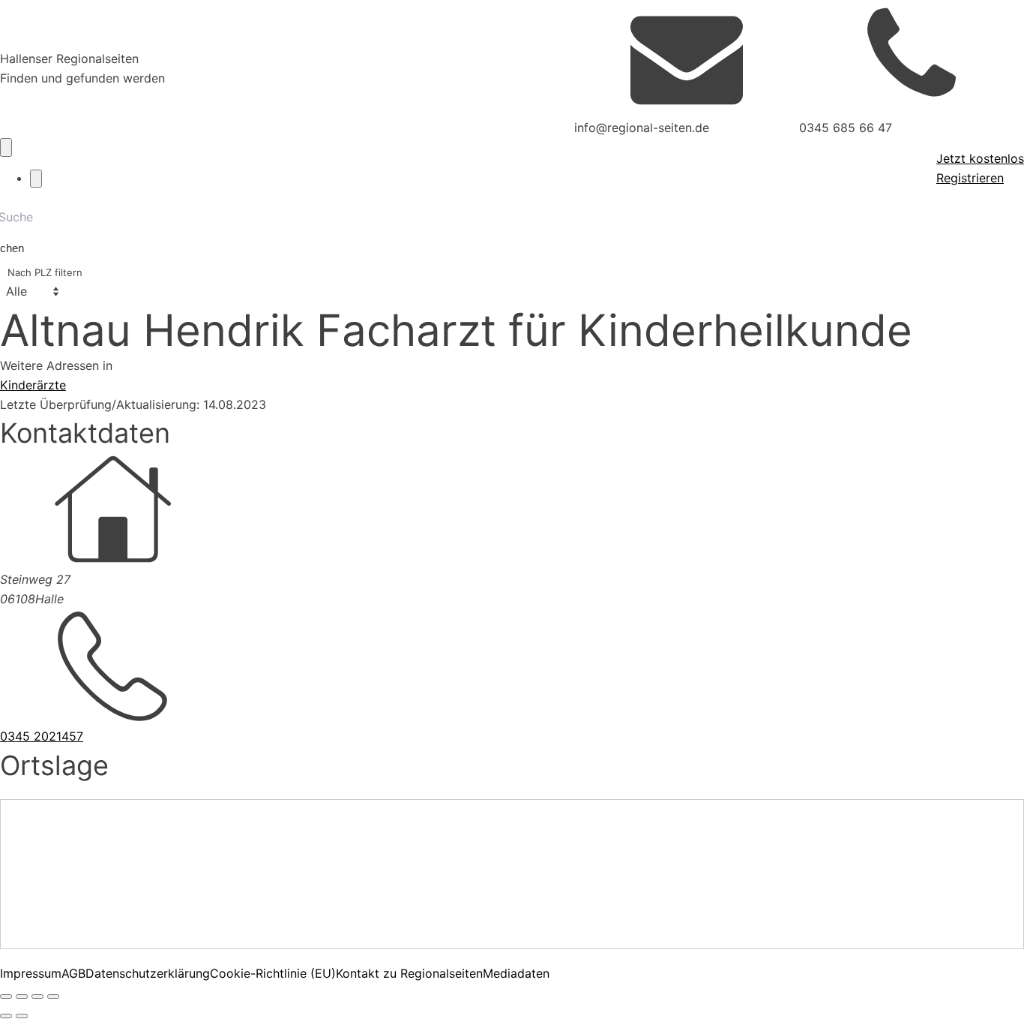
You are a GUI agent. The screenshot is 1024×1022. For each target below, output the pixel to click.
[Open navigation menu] (6, 147)
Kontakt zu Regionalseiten (409, 973)
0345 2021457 (41, 736)
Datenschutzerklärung (147, 973)
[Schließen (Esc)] (53, 996)
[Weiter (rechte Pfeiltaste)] (22, 1016)
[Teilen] (37, 996)
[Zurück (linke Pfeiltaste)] (6, 1016)
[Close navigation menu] (36, 179)
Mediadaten (516, 973)
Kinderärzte (33, 384)
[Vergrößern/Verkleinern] (6, 996)
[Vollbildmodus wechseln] (22, 996)
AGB (73, 973)
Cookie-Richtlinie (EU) (273, 973)
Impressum (30, 973)
